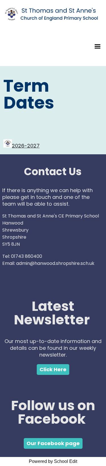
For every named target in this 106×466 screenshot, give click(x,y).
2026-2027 (26, 145)
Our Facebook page (53, 443)
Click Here (53, 369)
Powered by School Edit (53, 461)
